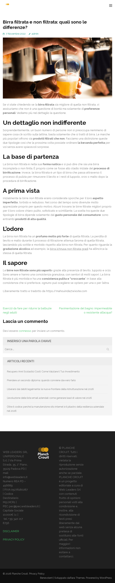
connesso (25, 330)
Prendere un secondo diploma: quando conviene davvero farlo (41, 380)
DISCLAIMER (11, 531)
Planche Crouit (20, 573)
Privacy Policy (36, 573)
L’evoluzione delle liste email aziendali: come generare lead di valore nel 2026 (49, 398)
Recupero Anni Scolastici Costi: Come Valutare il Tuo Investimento (43, 371)
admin (35, 33)
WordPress (106, 577)
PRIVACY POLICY (13, 539)
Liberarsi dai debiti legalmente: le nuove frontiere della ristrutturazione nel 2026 (50, 389)
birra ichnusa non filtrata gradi (69, 248)
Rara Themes (77, 577)
